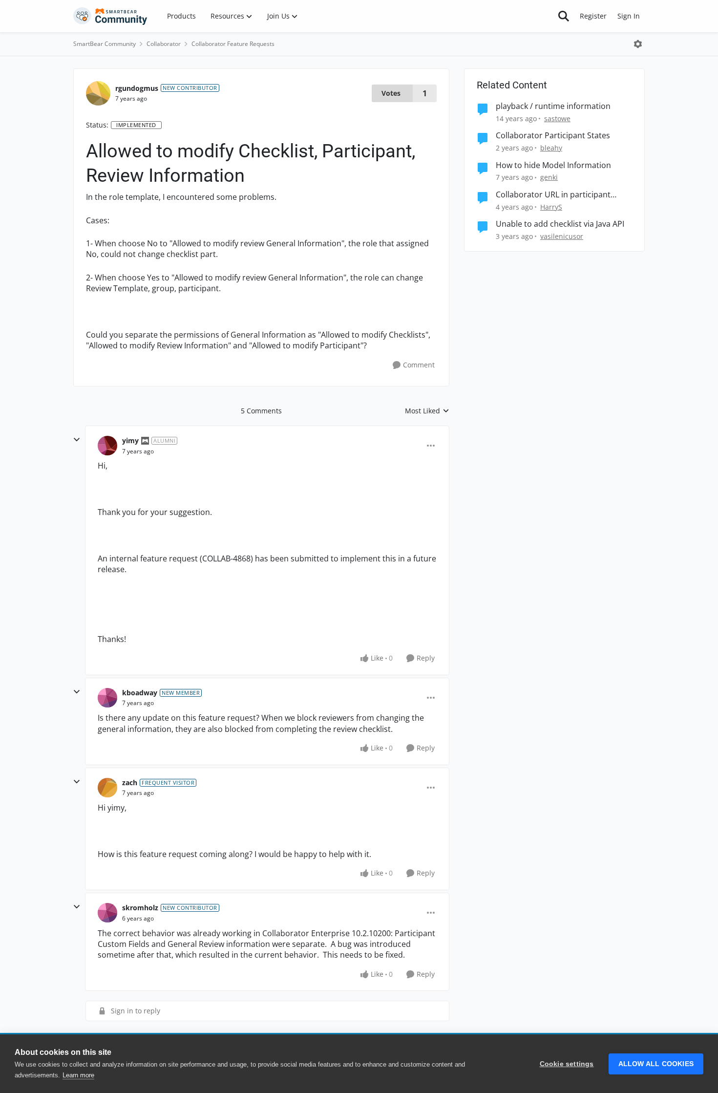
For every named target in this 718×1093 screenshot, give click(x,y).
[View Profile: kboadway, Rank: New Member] (107, 697)
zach (129, 782)
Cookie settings (567, 1064)
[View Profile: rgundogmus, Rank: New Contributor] (98, 93)
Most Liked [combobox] (427, 411)
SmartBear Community (104, 44)
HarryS (551, 207)
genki (549, 177)
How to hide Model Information (553, 165)
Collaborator (164, 44)
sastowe (557, 118)
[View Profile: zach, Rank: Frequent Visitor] (107, 787)
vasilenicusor (561, 236)
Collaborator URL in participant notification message (553, 195)
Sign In (628, 16)
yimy (130, 440)
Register (593, 16)
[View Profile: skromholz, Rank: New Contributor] (107, 912)
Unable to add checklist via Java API (560, 224)
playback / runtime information (553, 106)
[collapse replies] (77, 440)
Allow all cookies (656, 1064)
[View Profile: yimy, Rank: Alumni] (107, 445)
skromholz (140, 907)
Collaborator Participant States (553, 135)
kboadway (139, 692)
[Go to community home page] (110, 16)
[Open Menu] (638, 44)
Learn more (78, 1075)
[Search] (564, 16)
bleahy (551, 147)
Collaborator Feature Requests (233, 44)
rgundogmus (136, 88)
